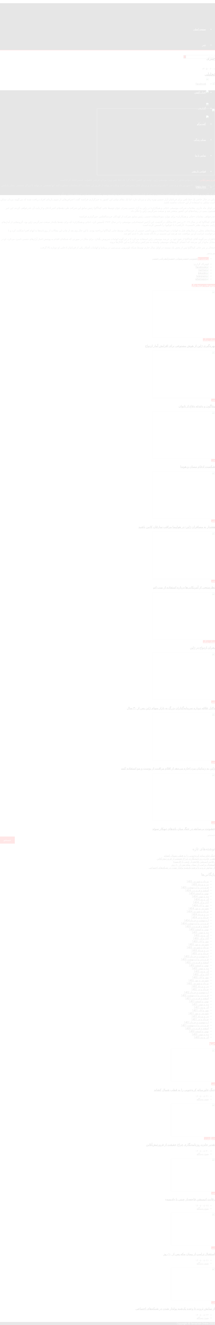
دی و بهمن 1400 (200, 1034)
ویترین (207, 1138)
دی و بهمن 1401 (200, 1004)
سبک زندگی (209, 339)
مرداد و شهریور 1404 (198, 911)
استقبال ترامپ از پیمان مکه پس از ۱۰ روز (193, 864)
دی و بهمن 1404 (200, 896)
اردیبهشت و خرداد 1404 (196, 920)
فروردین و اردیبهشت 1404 (195, 923)
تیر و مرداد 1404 (200, 914)
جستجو (211, 835)
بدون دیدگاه (203, 1099)
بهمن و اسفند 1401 (199, 1001)
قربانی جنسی (159, 258)
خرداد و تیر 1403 (200, 953)
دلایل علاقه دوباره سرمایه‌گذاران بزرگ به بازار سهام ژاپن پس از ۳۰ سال (171, 708)
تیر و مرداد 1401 (200, 1016)
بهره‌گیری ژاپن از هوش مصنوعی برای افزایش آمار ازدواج (180, 346)
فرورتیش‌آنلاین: (207, 179)
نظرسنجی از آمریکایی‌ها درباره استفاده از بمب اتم (184, 587)
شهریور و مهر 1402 (198, 980)
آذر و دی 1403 (201, 935)
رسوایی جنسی (177, 258)
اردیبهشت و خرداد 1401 (196, 1022)
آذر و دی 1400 (201, 1037)
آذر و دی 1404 (201, 899)
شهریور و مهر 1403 (198, 944)
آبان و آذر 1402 (201, 974)
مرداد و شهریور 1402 (198, 983)
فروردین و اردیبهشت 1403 (195, 959)
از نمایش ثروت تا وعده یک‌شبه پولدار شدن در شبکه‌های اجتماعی (182, 867)
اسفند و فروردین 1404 (197, 890)
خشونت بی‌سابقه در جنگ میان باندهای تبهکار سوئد (183, 829)
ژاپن (168, 258)
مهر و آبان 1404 (200, 905)
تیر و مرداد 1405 (200, 884)
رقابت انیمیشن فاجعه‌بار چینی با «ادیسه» (194, 861)
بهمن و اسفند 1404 (199, 893)
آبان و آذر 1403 (201, 938)
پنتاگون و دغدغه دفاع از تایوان (197, 406)
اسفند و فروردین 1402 (197, 962)
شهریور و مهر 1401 (198, 1013)
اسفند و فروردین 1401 (197, 998)
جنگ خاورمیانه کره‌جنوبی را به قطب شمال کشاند (189, 855)
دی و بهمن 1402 (200, 968)
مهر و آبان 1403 (200, 941)
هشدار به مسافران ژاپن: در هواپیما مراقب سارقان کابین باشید (177, 527)
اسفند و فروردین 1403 (197, 926)
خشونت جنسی (191, 258)
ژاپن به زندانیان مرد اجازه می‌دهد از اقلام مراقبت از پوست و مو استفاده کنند (168, 768)
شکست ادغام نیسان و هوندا (197, 466)
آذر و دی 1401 (201, 1007)
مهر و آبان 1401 (200, 1010)
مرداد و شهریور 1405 (198, 881)
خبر (213, 400)
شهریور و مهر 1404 (198, 908)
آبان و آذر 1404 (201, 902)
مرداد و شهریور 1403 (198, 947)
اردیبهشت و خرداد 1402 (196, 992)
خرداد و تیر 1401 (200, 1019)
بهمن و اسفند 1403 (199, 929)
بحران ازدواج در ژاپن (202, 647)
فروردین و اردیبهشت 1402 (195, 995)
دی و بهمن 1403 (200, 932)
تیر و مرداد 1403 (200, 950)
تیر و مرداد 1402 (200, 986)
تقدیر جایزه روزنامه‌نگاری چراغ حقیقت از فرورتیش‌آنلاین (186, 858)
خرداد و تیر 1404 (200, 917)
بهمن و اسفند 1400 (199, 1031)
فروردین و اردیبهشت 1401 (195, 1025)
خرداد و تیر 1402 (200, 989)
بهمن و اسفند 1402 (199, 965)
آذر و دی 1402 (201, 971)
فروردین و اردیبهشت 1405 (195, 887)
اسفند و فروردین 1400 (197, 1028)
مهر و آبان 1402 (200, 977)
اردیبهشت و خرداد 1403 (196, 956)
